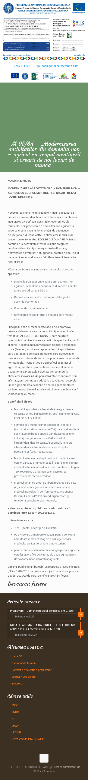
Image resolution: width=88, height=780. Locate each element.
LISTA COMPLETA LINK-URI (28, 739)
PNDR (15, 705)
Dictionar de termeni (24, 663)
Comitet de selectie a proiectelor (31, 669)
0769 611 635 (22, 65)
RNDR (15, 712)
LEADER (17, 732)
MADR (15, 725)
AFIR (14, 718)
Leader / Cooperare (23, 676)
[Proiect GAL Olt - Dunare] (43, 76)
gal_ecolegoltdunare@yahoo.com (57, 65)
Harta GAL (18, 656)
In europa (17, 683)
